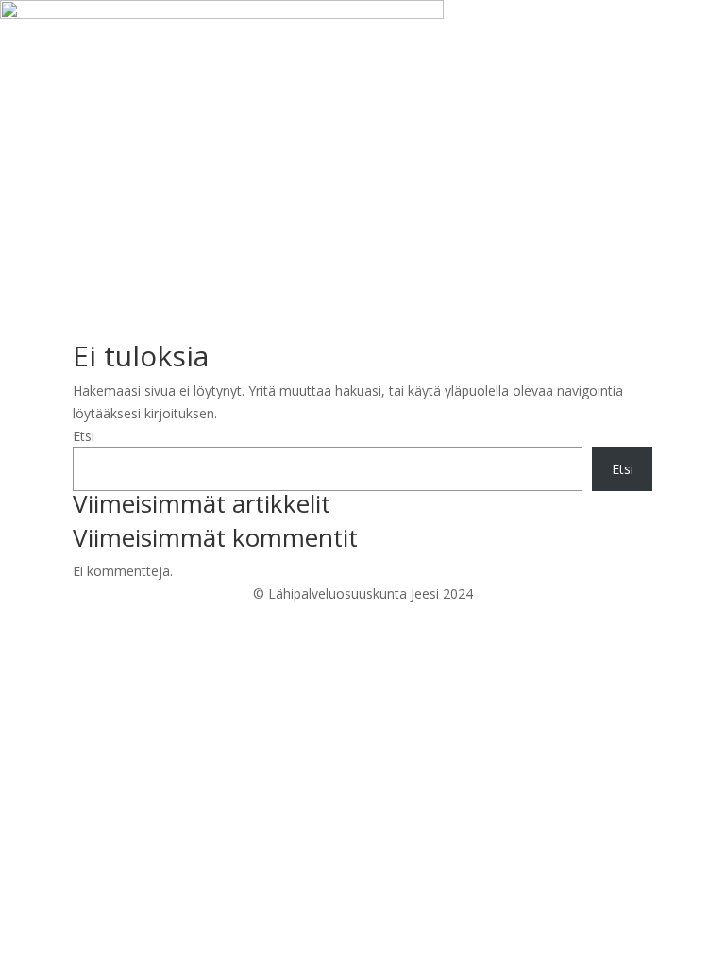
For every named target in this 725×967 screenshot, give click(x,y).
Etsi (83, 436)
